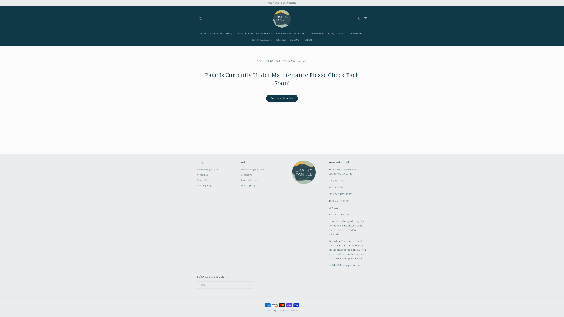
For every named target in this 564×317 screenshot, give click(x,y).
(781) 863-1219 (336, 180)
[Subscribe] (249, 285)
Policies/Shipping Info (208, 169)
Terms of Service (205, 180)
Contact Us (202, 174)
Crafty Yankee (277, 311)
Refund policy (204, 185)
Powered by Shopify (290, 311)
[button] (200, 18)
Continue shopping (282, 98)
